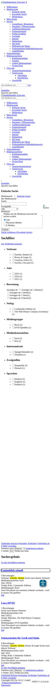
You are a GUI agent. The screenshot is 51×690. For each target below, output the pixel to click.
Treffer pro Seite (22, 551)
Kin (16, 341)
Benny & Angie (21, 257)
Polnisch (18, 384)
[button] (46, 207)
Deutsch (18, 379)
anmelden (5, 90)
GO (29, 85)
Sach (17, 338)
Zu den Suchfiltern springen (13, 562)
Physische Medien (14, 222)
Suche (3, 201)
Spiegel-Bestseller (22, 352)
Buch (17, 325)
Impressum (5, 685)
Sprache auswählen (9, 93)
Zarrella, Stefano (22, 254)
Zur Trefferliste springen (11, 244)
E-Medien (10, 225)
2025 (17, 274)
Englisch (18, 382)
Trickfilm (19, 355)
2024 (17, 276)
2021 (17, 279)
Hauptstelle (19, 365)
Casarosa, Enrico (22, 260)
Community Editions (24, 309)
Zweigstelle (6, 206)
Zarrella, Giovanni (22, 263)
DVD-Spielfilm (21, 327)
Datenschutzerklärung (11, 683)
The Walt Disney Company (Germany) (31, 311)
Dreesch (18, 368)
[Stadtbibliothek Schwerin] (13, 2)
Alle (8, 220)
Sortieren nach (7, 548)
